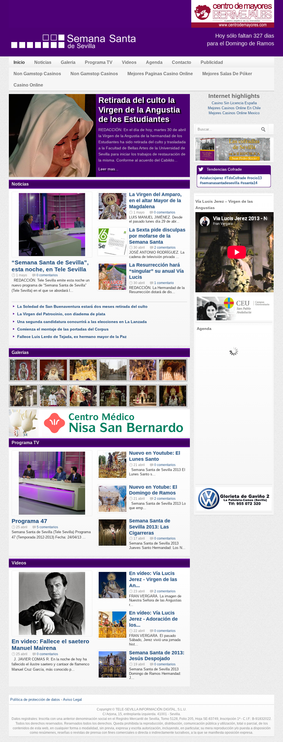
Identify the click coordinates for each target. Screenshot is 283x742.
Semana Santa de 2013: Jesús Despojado (156, 656)
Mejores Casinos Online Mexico (234, 113)
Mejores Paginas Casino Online (160, 73)
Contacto (181, 62)
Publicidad (212, 62)
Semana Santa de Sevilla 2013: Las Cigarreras (149, 527)
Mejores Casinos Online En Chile (234, 108)
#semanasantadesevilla (219, 183)
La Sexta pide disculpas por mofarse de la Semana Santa (157, 236)
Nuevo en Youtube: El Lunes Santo (154, 456)
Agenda (154, 62)
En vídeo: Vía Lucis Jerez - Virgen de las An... (153, 579)
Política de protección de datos (35, 699)
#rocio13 (254, 178)
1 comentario (164, 283)
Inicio (19, 62)
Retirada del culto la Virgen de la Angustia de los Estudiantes (139, 110)
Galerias (20, 352)
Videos (129, 62)
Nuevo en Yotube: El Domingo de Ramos (153, 490)
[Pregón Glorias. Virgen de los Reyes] (113, 407)
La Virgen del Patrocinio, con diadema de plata (61, 314)
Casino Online (28, 85)
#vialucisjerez (211, 178)
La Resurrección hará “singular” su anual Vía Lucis (156, 271)
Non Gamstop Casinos (37, 73)
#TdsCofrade (235, 178)
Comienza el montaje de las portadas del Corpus (63, 329)
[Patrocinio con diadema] (54, 381)
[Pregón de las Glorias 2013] (143, 407)
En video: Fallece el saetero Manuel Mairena (50, 644)
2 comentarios (164, 247)
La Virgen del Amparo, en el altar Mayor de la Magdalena (155, 200)
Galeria (68, 62)
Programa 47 (29, 521)
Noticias (42, 62)
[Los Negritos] (24, 407)
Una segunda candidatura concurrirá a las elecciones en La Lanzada (82, 321)
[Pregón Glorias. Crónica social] (83, 407)
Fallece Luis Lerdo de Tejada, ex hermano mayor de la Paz (72, 336)
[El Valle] (143, 381)
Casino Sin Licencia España (234, 103)
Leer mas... (108, 169)
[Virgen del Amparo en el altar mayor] (24, 381)
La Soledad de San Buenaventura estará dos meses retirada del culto (82, 306)
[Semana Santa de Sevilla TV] (74, 51)
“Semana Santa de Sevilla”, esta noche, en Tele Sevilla (50, 265)
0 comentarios (47, 275)
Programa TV (98, 62)
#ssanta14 (248, 183)
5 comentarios (47, 527)
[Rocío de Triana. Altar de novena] (173, 407)
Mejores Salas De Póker (227, 73)
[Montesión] (54, 407)
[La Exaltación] (173, 381)
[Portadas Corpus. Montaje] (113, 381)
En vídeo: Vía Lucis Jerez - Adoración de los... (153, 619)
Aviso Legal (72, 699)
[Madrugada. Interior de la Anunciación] (83, 381)
